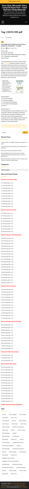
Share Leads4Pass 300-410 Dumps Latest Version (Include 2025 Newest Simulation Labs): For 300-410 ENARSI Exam (13, 155)
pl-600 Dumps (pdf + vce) (7, 282)
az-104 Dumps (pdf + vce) (7, 183)
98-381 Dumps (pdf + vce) (7, 396)
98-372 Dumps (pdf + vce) (7, 390)
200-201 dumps (6, 427)
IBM (2, 42)
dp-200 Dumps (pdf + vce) (7, 223)
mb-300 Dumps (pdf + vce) (7, 251)
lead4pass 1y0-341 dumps (8, 458)
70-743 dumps (5, 420)
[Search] (26, 22)
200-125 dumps (22, 420)
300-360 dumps (6, 436)
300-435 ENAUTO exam (18, 442)
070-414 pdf (5, 417)
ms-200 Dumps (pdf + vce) (7, 299)
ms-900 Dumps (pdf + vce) (7, 345)
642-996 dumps (12, 452)
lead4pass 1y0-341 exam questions (10, 461)
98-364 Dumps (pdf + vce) (7, 377)
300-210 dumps (6, 433)
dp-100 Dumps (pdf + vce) (7, 221)
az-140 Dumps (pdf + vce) (7, 188)
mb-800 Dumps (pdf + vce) (7, 272)
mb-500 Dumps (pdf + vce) (7, 264)
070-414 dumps (12, 414)
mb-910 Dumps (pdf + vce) (7, 338)
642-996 (4, 452)
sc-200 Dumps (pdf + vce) (7, 355)
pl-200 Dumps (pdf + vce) (7, 277)
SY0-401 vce (14, 473)
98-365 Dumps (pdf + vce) (7, 380)
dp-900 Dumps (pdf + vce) (7, 332)
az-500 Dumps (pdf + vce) (7, 203)
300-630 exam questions (18, 448)
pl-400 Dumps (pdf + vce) (7, 280)
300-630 (19, 445)
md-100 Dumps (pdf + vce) (7, 289)
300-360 (14, 433)
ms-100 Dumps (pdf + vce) (7, 294)
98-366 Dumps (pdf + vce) (7, 383)
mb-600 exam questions (7, 467)
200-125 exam (5, 423)
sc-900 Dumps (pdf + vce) (7, 348)
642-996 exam (22, 452)
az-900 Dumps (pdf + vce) (7, 327)
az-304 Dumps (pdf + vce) (7, 198)
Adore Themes (23, 487)
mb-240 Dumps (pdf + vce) (7, 248)
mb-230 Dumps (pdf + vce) (7, 246)
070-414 (4, 414)
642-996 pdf (5, 455)
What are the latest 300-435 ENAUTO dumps (11, 150)
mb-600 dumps (5, 464)
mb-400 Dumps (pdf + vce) (7, 261)
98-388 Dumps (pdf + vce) (7, 401)
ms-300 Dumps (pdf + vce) (7, 307)
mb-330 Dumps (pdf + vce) (7, 259)
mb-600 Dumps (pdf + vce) (7, 267)
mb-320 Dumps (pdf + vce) (7, 256)
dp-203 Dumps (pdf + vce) (7, 228)
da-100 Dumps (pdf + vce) (7, 218)
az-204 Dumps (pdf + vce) (7, 190)
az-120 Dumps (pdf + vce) (7, 185)
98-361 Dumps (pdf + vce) (7, 369)
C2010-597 (6, 63)
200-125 (14, 420)
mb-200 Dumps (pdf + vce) (7, 238)
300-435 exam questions (8, 445)
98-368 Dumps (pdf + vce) (7, 388)
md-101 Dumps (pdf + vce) (7, 292)
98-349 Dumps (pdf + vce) (7, 367)
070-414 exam (22, 414)
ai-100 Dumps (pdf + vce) (7, 213)
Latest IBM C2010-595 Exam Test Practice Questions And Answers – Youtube (13, 45)
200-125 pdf (15, 423)
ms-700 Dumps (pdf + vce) (7, 318)
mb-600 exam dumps (17, 464)
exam (4, 48)
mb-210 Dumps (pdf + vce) (7, 240)
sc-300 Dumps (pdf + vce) (7, 357)
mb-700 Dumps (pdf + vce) (7, 269)
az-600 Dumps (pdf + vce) (7, 206)
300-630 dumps (6, 448)
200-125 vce (23, 423)
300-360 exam (16, 436)
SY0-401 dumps (12, 470)
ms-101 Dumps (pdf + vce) (7, 297)
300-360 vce (14, 439)
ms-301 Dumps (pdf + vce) (7, 310)
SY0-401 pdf (5, 473)
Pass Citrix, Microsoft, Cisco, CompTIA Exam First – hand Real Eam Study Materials (14, 7)
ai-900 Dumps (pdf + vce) (7, 330)
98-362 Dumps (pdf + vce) (7, 372)
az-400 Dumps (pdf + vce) (7, 201)
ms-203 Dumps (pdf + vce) (7, 305)
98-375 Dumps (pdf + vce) (7, 393)
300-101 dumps (21, 430)
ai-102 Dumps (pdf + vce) (7, 215)
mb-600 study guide (21, 467)
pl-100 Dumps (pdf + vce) (7, 274)
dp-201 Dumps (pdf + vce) (7, 226)
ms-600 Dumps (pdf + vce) (7, 315)
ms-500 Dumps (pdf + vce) (7, 313)
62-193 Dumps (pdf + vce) (7, 325)
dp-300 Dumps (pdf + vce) (7, 231)
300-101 (13, 430)
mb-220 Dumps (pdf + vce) (7, 243)
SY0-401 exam (22, 470)
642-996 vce (14, 455)
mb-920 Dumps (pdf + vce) (7, 340)
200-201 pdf (5, 430)
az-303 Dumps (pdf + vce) (7, 196)
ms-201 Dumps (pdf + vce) (7, 302)
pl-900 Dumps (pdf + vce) (7, 343)
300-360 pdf (5, 439)
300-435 (21, 439)
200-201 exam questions (18, 427)
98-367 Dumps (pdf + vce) (7, 385)
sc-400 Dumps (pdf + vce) (7, 360)
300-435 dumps (6, 442)
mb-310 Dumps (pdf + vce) (7, 254)
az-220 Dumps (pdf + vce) (7, 193)
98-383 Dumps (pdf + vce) (7, 398)
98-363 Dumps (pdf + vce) (7, 375)
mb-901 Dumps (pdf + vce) (7, 335)
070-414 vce (14, 417)
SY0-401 (4, 470)
